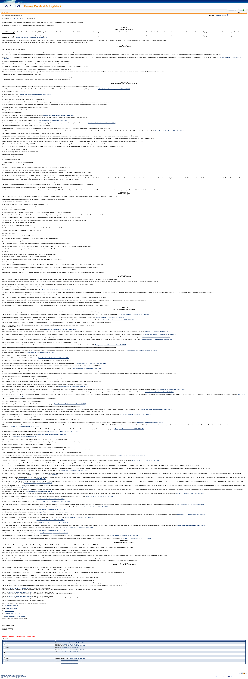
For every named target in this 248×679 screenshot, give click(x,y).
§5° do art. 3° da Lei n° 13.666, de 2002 (18, 588)
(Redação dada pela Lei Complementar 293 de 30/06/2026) (31, 37)
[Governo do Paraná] (231, 677)
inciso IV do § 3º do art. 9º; (12, 608)
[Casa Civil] (226, 678)
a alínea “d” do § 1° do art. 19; (12, 613)
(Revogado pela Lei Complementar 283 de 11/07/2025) (169, 131)
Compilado (218, 15)
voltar (241, 9)
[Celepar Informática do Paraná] (216, 677)
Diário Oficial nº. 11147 (16, 18)
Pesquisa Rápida (232, 9)
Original (224, 15)
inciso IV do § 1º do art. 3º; (11, 605)
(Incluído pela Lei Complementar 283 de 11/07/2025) (102, 123)
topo (242, 673)
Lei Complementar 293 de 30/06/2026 (76, 645)
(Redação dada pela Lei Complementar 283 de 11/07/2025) (35, 94)
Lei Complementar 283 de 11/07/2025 (76, 642)
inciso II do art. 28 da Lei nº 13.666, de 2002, (19, 596)
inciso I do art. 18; (9, 611)
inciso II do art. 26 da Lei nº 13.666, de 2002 (19, 592)
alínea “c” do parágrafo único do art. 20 (15, 616)
